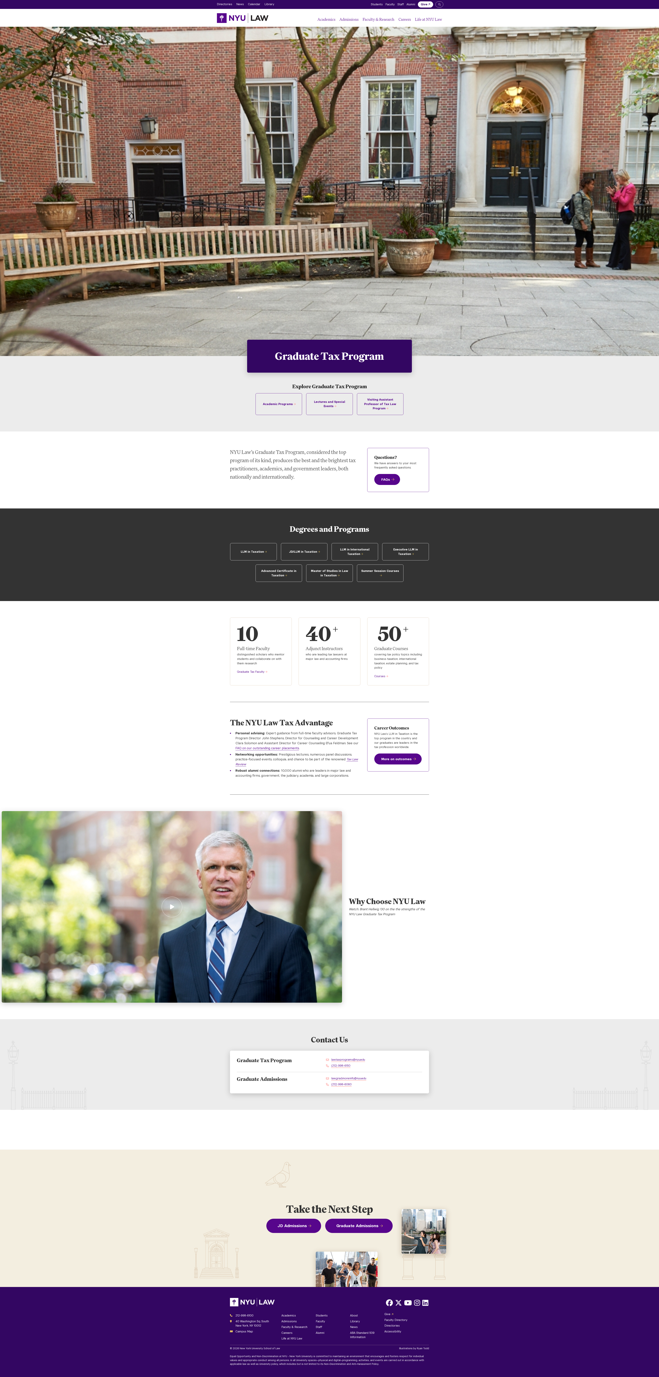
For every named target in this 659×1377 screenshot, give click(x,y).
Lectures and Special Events (329, 404)
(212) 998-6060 (341, 1084)
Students (377, 4)
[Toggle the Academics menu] (336, 19)
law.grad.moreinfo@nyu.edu (348, 1078)
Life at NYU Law (428, 19)
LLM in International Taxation (354, 552)
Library (269, 4)
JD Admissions (292, 1225)
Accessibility (392, 1331)
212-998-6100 (244, 1315)
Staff (400, 4)
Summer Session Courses (380, 571)
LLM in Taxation (252, 552)
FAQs (385, 480)
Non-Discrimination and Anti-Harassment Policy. (351, 1364)
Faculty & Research (378, 19)
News (240, 4)
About (354, 1315)
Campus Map (244, 1331)
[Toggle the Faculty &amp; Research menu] (395, 19)
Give (424, 4)
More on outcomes (396, 759)
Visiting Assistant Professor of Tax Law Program (380, 404)
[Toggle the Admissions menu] (359, 19)
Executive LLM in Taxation (405, 552)
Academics (326, 19)
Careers (404, 19)
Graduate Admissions (357, 1225)
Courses (379, 676)
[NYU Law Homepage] (242, 18)
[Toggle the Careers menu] (412, 19)
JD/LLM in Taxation (303, 552)
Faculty (390, 4)
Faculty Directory (395, 1320)
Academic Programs (278, 404)
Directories (224, 4)
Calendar (254, 4)
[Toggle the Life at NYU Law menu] (439, 19)
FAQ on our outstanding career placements (267, 748)
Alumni (411, 4)
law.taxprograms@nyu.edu (348, 1059)
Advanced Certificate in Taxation (278, 573)
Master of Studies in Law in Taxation (329, 573)
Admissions (349, 19)
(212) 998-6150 (340, 1065)
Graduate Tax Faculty (250, 672)
